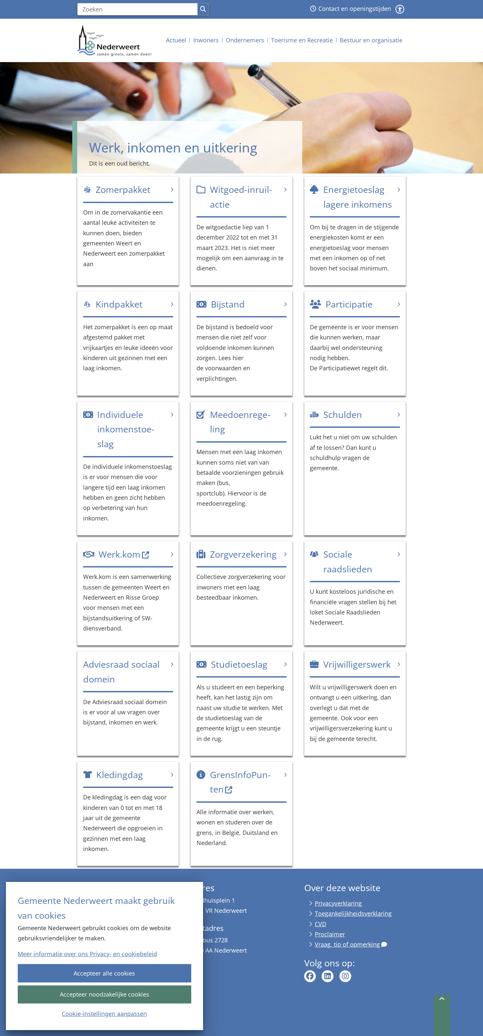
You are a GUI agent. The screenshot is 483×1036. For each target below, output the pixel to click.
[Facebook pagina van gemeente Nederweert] (310, 976)
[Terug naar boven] (442, 1015)
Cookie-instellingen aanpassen (104, 1014)
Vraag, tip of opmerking (347, 944)
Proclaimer (330, 934)
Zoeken (202, 9)
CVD (320, 924)
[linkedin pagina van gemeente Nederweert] (328, 976)
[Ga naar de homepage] (114, 40)
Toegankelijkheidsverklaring (353, 913)
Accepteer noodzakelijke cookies (104, 994)
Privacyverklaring (338, 903)
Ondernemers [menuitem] (245, 40)
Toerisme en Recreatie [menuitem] (302, 40)
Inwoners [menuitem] (206, 40)
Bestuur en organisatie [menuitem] (371, 40)
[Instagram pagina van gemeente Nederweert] (345, 976)
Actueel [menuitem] (176, 40)
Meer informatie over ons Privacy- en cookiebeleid (87, 954)
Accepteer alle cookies (104, 973)
